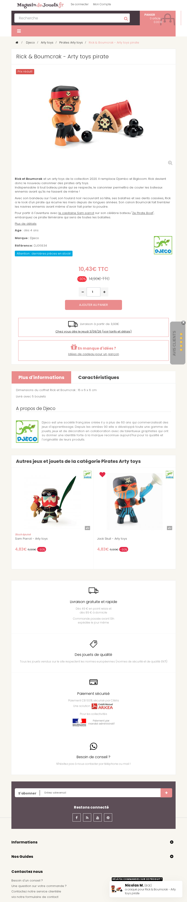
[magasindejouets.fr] (38, 5)
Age (18, 230)
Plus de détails (25, 224)
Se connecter (79, 4)
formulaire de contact (42, 897)
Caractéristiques (98, 377)
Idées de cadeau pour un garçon (93, 354)
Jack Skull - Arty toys (112, 539)
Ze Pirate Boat (142, 213)
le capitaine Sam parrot (76, 213)
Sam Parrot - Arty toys (31, 539)
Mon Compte (102, 4)
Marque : (22, 238)
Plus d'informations (41, 377)
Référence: (24, 246)
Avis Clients (174, 343)
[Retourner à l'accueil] (17, 42)
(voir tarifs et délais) (93, 331)
